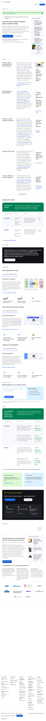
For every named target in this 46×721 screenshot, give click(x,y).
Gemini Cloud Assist (23, 142)
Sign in (44, 1)
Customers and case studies (5, 692)
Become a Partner (40, 682)
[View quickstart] (9, 512)
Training (29, 698)
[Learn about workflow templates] (9, 293)
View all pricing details (36, 469)
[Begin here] (20, 513)
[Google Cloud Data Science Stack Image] (34, 320)
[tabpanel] (23, 291)
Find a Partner (39, 680)
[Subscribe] (19, 715)
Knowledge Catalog (21, 102)
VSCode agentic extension (24, 125)
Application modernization (21, 684)
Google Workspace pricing (13, 682)
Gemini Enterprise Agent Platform (16, 401)
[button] (30, 613)
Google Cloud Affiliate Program (32, 679)
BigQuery (26, 100)
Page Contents (5, 8)
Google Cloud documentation (31, 682)
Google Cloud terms (19, 713)
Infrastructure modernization (21, 679)
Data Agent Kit (21, 136)
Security (20, 689)
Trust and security (4, 681)
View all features (22, 194)
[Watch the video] (7, 561)
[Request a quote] (29, 481)
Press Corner (39, 689)
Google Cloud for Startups (31, 705)
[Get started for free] (10, 499)
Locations (3, 689)
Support (29, 692)
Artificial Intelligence (22, 687)
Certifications (30, 700)
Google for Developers (30, 702)
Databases (21, 681)
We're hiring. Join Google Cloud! (40, 701)
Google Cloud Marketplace (30, 687)
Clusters (6, 229)
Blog (2, 697)
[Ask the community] (37, 669)
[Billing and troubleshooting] (24, 669)
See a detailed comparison (10, 240)
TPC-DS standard (21, 84)
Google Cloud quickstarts (30, 685)
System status (30, 707)
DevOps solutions (22, 695)
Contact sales (39, 678)
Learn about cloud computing (31, 690)
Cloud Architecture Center (31, 696)
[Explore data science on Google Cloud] (10, 329)
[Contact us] (36, 4)
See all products (13, 684)
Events (38, 684)
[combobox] (5, 719)
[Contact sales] (18, 36)
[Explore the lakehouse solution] (9, 367)
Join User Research (40, 698)
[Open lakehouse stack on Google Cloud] (34, 356)
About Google (3, 713)
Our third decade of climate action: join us (37, 713)
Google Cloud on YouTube (40, 692)
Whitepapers (3, 695)
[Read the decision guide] (34, 514)
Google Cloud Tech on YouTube (40, 694)
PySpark (20, 133)
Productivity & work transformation (22, 692)
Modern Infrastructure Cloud (4, 684)
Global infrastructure (5, 687)
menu (1, 2)
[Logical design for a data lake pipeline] (34, 283)
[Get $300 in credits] (7, 36)
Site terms (13, 713)
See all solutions (22, 700)
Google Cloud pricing (13, 680)
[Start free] (42, 4)
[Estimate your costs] (8, 483)
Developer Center (40, 687)
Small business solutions (22, 698)
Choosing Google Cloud (4, 679)
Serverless (7, 218)
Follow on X (39, 696)
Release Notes (30, 709)
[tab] (10, 274)
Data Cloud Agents (24, 134)
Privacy (8, 713)
